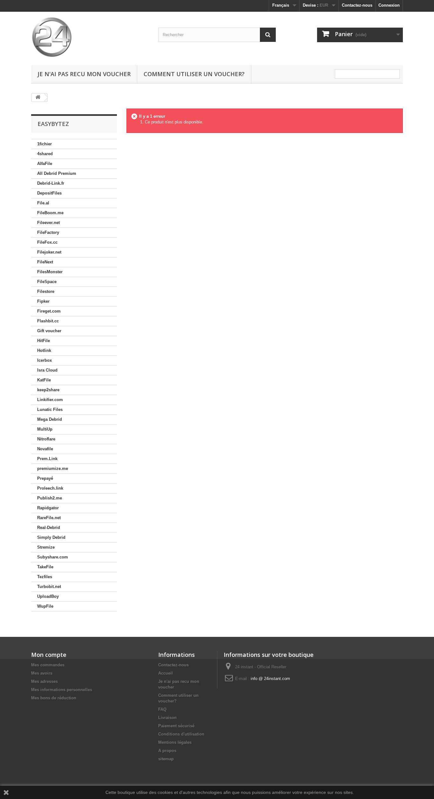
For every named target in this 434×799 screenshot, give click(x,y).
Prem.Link (47, 458)
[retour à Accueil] (38, 98)
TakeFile (45, 567)
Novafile (45, 448)
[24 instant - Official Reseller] (90, 37)
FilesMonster (50, 271)
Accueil (165, 673)
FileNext (45, 262)
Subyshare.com (52, 557)
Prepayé (45, 478)
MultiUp (44, 429)
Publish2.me (49, 498)
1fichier (44, 144)
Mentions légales (175, 742)
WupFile (45, 606)
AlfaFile (44, 163)
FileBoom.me (50, 212)
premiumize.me (52, 468)
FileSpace (47, 281)
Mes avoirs (41, 673)
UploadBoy (48, 596)
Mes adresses (44, 681)
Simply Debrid (51, 537)
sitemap (166, 758)
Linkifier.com (50, 399)
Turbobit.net (49, 586)
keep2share (48, 389)
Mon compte (48, 654)
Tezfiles (44, 576)
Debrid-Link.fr (50, 183)
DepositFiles (49, 193)
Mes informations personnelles (61, 689)
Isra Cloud (47, 370)
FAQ (162, 709)
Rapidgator (48, 507)
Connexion (389, 5)
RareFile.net (49, 517)
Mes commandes (47, 665)
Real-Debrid (48, 527)
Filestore (45, 291)
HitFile (43, 340)
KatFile (44, 380)
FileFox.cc (47, 242)
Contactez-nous (357, 5)
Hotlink (44, 350)
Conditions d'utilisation (181, 734)
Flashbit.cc (48, 321)
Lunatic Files (50, 409)
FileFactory (48, 232)
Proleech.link (50, 488)
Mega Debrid (49, 419)
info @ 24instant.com (270, 678)
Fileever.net (48, 222)
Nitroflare (46, 439)
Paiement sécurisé (176, 725)
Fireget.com (49, 311)
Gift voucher (49, 330)
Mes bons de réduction (53, 698)
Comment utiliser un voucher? (194, 74)
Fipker (43, 301)
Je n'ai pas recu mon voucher (84, 74)
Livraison (167, 717)
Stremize (46, 547)
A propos (167, 750)
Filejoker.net (49, 252)
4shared (45, 153)
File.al (43, 203)
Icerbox (44, 360)
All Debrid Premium (56, 173)
